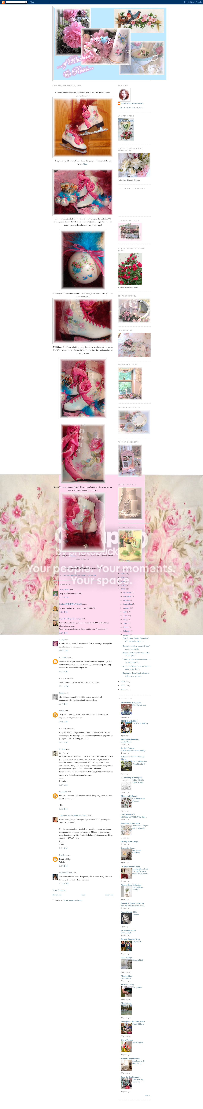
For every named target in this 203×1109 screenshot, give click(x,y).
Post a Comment (59, 890)
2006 (123, 689)
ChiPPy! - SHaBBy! (129, 720)
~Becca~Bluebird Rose (132, 103)
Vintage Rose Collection (131, 884)
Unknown (63, 657)
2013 (123, 573)
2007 (123, 685)
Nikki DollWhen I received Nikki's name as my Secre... (136, 667)
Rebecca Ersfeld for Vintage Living (132, 757)
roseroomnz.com (65, 872)
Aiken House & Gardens (131, 702)
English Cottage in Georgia (70, 618)
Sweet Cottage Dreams (130, 1058)
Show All (148, 1095)
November (127, 596)
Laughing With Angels (130, 823)
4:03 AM (63, 650)
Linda (61, 692)
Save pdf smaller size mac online (132, 905)
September (127, 604)
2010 (123, 585)
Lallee (61, 710)
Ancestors (136, 914)
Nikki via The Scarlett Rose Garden (73, 815)
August (126, 608)
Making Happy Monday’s (137, 888)
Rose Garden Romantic (130, 1076)
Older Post (109, 894)
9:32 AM (63, 671)
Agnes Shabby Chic (129, 911)
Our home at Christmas (136, 851)
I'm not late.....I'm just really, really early (140, 826)
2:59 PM (63, 866)
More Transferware (139, 705)
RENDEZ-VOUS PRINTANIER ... (134, 817)
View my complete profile (131, 108)
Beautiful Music (138, 1024)
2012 (123, 577)
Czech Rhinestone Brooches (138, 799)
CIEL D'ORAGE (128, 814)
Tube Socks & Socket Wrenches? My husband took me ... (136, 639)
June (125, 615)
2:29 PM (63, 848)
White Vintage (127, 1040)
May (125, 619)
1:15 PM (63, 808)
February (127, 631)
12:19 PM (64, 597)
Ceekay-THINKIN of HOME (70, 604)
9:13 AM (63, 742)
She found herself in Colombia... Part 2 (139, 762)
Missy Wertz (64, 589)
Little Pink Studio (128, 930)
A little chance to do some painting (133, 750)
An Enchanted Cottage (130, 866)
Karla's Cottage (127, 748)
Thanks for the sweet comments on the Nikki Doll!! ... (136, 661)
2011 (123, 581)
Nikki (85, 163)
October (126, 600)
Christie (62, 749)
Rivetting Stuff (137, 960)
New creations (126, 978)
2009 (123, 589)
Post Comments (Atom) (72, 900)
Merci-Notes (126, 1003)
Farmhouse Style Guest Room (138, 1062)
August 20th (136, 941)
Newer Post (56, 894)
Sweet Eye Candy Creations (132, 903)
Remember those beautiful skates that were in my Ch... (136, 674)
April (125, 623)
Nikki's (73, 555)
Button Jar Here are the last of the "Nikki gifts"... (136, 654)
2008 (123, 681)
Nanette (62, 854)
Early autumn (137, 987)
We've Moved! (126, 933)
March (126, 627)
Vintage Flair (126, 975)
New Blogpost (137, 1042)
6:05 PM (63, 612)
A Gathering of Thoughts (131, 777)
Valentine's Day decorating (137, 1080)
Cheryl (62, 639)
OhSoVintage (126, 957)
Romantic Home (128, 847)
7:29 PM (63, 632)
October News (126, 742)
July (125, 611)
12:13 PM (64, 686)
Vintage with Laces (129, 796)
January (126, 635)
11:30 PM (64, 883)
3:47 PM (63, 704)
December (127, 592)
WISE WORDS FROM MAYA (138, 781)
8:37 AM (63, 785)
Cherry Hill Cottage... (130, 841)
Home (83, 894)
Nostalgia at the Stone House (133, 1021)
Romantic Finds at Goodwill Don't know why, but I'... (136, 647)
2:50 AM (63, 721)
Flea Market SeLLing (140, 723)
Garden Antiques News (130, 939)
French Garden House (130, 739)
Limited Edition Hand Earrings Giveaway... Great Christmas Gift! (140, 871)
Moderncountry (127, 984)
